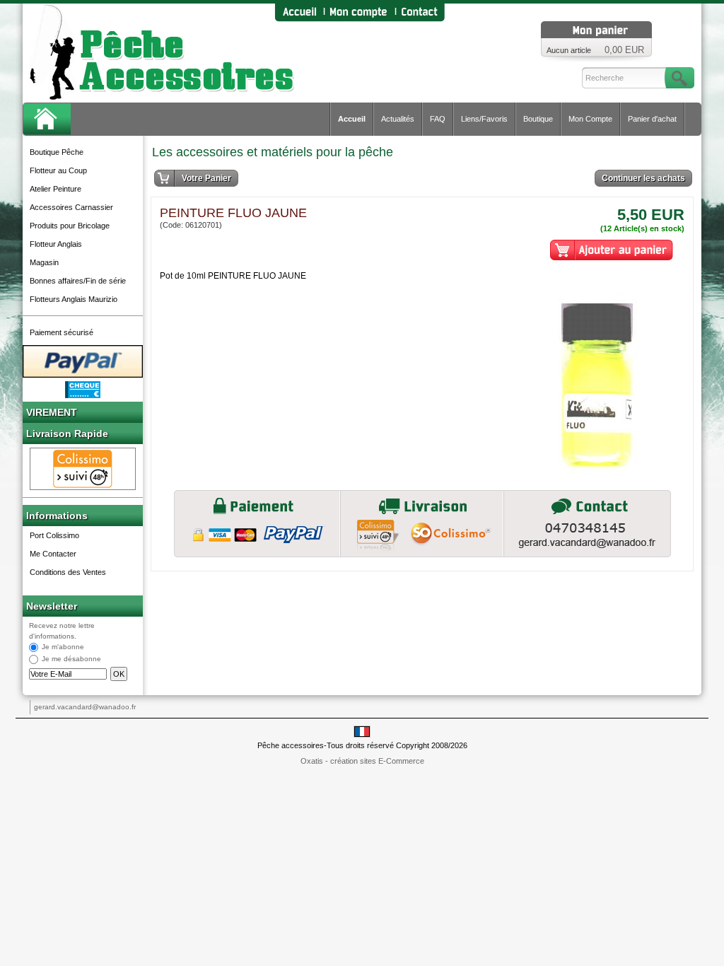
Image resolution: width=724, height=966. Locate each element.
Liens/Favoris (484, 119)
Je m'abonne (63, 647)
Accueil (352, 119)
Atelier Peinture (55, 189)
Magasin (44, 262)
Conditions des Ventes (68, 572)
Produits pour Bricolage (70, 225)
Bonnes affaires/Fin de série (78, 281)
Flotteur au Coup (58, 170)
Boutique (538, 119)
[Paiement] (257, 523)
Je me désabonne (71, 659)
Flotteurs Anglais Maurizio (73, 299)
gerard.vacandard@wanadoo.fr (85, 707)
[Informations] (587, 523)
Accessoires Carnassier (71, 207)
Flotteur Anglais (56, 244)
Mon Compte (590, 119)
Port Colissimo (54, 535)
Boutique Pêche (56, 152)
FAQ (437, 119)
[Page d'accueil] (299, 12)
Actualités (397, 119)
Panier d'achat (652, 119)
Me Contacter (53, 553)
